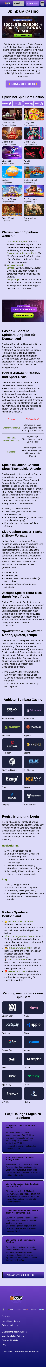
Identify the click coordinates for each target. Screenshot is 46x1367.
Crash (26, 104)
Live (16, 104)
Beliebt (5, 104)
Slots (37, 104)
